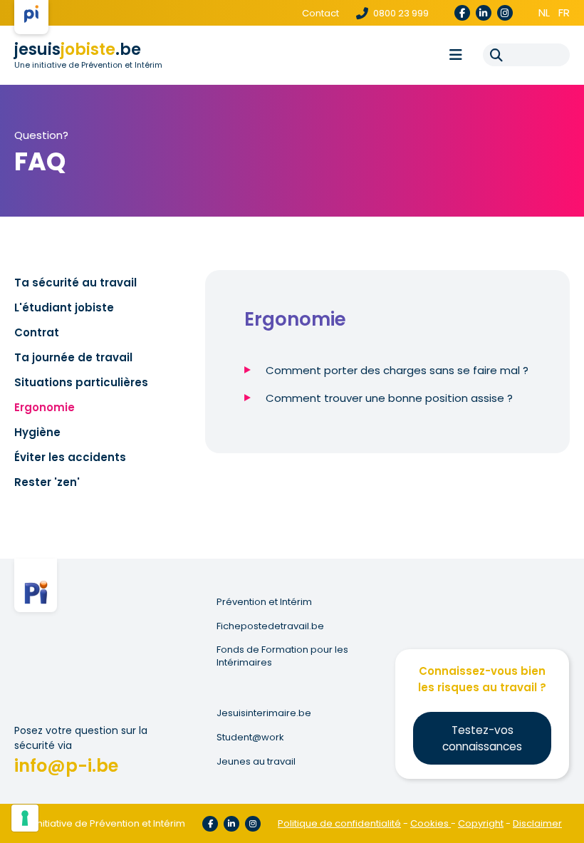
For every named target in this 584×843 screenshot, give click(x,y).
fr (564, 12)
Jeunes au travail (256, 761)
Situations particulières (81, 382)
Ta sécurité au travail (75, 282)
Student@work (250, 737)
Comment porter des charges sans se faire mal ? (397, 370)
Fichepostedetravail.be (270, 626)
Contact (320, 13)
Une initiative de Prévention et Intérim (88, 65)
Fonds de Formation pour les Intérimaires (282, 656)
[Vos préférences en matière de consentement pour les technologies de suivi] (24, 818)
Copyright (481, 823)
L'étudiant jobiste (64, 307)
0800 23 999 (400, 13)
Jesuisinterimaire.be (264, 713)
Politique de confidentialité (339, 823)
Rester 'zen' (47, 482)
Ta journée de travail (73, 357)
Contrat (36, 332)
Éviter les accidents (70, 457)
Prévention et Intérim (264, 602)
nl (544, 12)
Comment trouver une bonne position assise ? (389, 398)
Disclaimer (537, 823)
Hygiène (37, 432)
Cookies (430, 823)
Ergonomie (44, 407)
